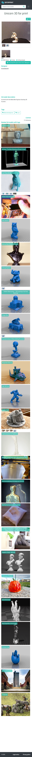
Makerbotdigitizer (8, 113)
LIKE (29, 19)
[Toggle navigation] (28, 6)
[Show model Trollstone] (15, 704)
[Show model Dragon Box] (15, 325)
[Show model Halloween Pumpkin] (15, 586)
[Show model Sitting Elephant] (15, 278)
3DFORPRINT (8, 2)
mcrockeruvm (5, 69)
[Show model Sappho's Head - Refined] (15, 562)
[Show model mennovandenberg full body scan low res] (15, 491)
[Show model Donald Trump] (15, 135)
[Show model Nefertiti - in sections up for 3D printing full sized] (15, 467)
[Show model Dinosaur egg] (15, 657)
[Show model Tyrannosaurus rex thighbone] (15, 444)
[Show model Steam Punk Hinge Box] (15, 206)
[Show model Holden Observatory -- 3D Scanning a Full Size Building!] (15, 301)
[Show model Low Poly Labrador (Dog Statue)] (15, 183)
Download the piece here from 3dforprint (19, 63)
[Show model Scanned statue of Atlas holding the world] (15, 349)
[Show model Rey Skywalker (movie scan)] (15, 633)
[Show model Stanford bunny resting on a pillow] (15, 515)
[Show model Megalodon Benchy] (15, 372)
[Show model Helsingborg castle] (15, 681)
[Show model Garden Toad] (15, 420)
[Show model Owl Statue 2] (15, 230)
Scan (18, 113)
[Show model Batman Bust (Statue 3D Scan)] (15, 254)
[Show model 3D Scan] (15, 159)
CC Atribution (27, 120)
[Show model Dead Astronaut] (15, 609)
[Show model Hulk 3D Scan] (15, 396)
